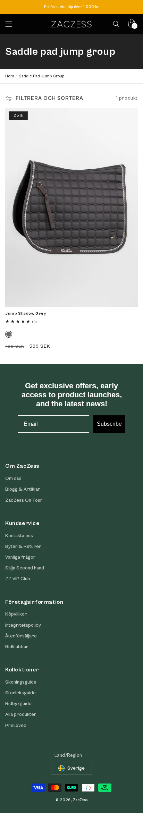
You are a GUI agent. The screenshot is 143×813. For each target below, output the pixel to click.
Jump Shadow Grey (25, 313)
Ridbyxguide (18, 703)
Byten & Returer (23, 546)
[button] (8, 24)
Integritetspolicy (23, 625)
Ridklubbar (16, 647)
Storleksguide (20, 693)
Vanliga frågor (20, 557)
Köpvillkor (16, 614)
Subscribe (109, 424)
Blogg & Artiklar (22, 489)
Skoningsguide (20, 682)
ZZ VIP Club (17, 579)
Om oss (13, 478)
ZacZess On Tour (24, 500)
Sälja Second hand (24, 568)
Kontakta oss (19, 536)
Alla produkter (20, 714)
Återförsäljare (21, 636)
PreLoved (15, 725)
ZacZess (80, 800)
